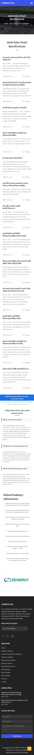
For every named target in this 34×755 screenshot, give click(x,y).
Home (3, 648)
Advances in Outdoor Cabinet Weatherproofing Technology (11, 693)
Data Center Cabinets (8, 660)
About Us (4, 679)
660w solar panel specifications (20, 23)
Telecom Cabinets (7, 657)
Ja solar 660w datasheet (12, 158)
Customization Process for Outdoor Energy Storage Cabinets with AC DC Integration (17, 504)
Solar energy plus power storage (17, 541)
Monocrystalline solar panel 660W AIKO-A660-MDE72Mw (17, 262)
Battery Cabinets (6, 663)
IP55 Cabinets (5, 669)
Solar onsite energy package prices (17, 531)
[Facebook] (3, 636)
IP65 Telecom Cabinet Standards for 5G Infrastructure (14, 701)
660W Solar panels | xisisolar (15, 107)
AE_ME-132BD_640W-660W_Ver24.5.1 (12, 207)
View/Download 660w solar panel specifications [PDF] (17, 398)
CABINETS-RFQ (7, 3)
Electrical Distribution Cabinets (11, 654)
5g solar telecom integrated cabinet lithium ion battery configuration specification (17, 511)
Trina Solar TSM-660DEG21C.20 (16, 369)
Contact (3, 682)
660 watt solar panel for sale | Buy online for (16, 58)
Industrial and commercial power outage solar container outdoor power (17, 559)
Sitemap (25, 752)
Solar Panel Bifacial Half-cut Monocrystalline (15, 134)
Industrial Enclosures (8, 666)
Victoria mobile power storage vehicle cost (17, 536)
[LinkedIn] (8, 636)
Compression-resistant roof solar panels (17, 553)
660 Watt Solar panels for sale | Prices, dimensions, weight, (15, 184)
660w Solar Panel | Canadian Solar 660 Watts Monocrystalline (17, 83)
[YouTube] (12, 636)
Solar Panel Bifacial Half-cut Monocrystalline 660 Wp (15, 342)
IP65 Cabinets (5, 673)
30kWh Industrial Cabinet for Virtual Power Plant (17, 525)
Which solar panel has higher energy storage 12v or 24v (17, 547)
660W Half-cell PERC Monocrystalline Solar (12, 317)
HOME (6, 23)
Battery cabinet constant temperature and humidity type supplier (17, 518)
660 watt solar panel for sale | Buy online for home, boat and (16, 289)
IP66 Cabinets (5, 676)
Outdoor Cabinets (7, 651)
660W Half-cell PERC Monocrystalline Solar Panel (14, 234)
